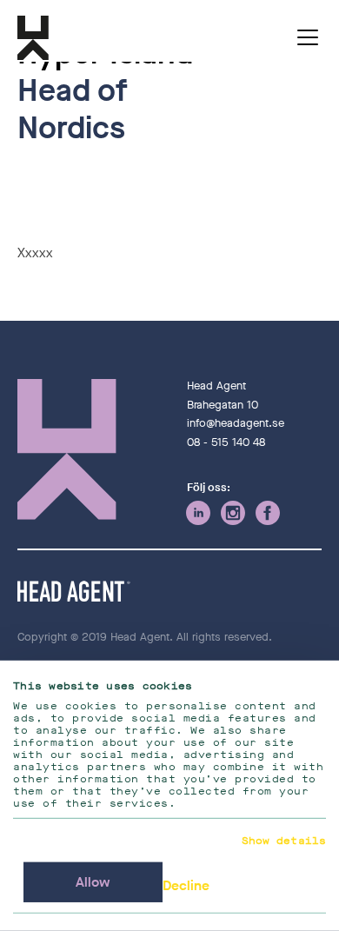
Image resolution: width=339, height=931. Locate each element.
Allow (93, 882)
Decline (186, 885)
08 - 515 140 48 (226, 442)
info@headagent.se (235, 423)
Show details (284, 841)
